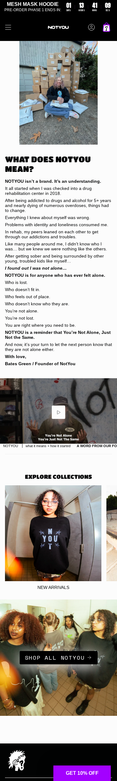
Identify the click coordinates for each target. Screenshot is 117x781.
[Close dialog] (6, 332)
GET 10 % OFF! (58, 424)
